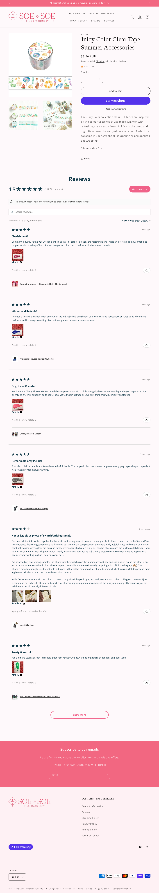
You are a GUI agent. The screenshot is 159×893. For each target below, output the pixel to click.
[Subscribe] (106, 775)
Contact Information (93, 806)
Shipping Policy (90, 817)
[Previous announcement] (9, 3)
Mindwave (86, 34)
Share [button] (87, 158)
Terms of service (85, 889)
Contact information (122, 889)
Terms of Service (91, 835)
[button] (76, 13)
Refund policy (52, 889)
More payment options (115, 109)
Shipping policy (102, 889)
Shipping (100, 61)
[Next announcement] (149, 3)
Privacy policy (68, 889)
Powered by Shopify (34, 889)
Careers (86, 812)
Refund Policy (89, 829)
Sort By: (127, 220)
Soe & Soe (20, 889)
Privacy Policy (89, 823)
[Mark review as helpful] (146, 270)
